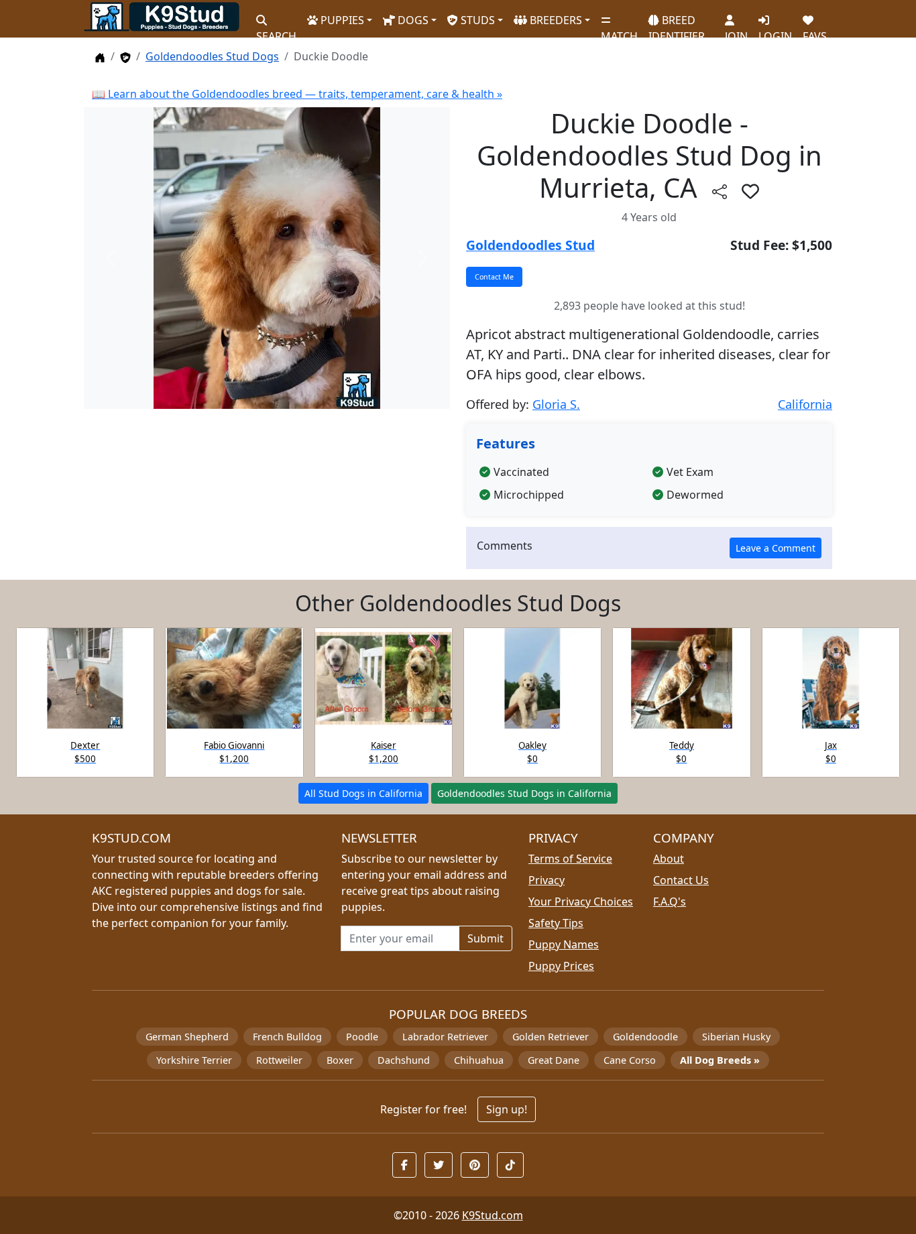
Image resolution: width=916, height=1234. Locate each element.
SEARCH (276, 30)
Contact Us (681, 880)
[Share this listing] (719, 190)
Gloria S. (556, 404)
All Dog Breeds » (720, 1060)
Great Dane (553, 1060)
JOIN (736, 30)
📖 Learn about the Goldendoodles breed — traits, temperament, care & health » (297, 93)
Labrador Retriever (445, 1036)
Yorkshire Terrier (194, 1060)
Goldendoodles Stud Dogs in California (524, 793)
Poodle (362, 1036)
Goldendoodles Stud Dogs (212, 56)
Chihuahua (479, 1060)
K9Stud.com (492, 1215)
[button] (750, 191)
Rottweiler (279, 1060)
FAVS (815, 30)
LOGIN (775, 30)
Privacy (546, 880)
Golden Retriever (550, 1036)
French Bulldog (287, 1036)
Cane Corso (630, 1060)
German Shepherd (187, 1036)
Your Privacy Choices (580, 901)
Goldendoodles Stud (530, 245)
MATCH (619, 30)
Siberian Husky (736, 1036)
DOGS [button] (411, 20)
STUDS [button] (476, 20)
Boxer (340, 1060)
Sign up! (506, 1109)
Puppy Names (563, 944)
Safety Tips (555, 923)
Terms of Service (570, 858)
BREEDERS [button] (554, 20)
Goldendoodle (645, 1036)
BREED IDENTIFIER (676, 22)
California (805, 404)
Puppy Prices (561, 966)
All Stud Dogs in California (363, 793)
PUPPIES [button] (341, 20)
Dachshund (404, 1060)
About (668, 858)
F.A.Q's (669, 901)
